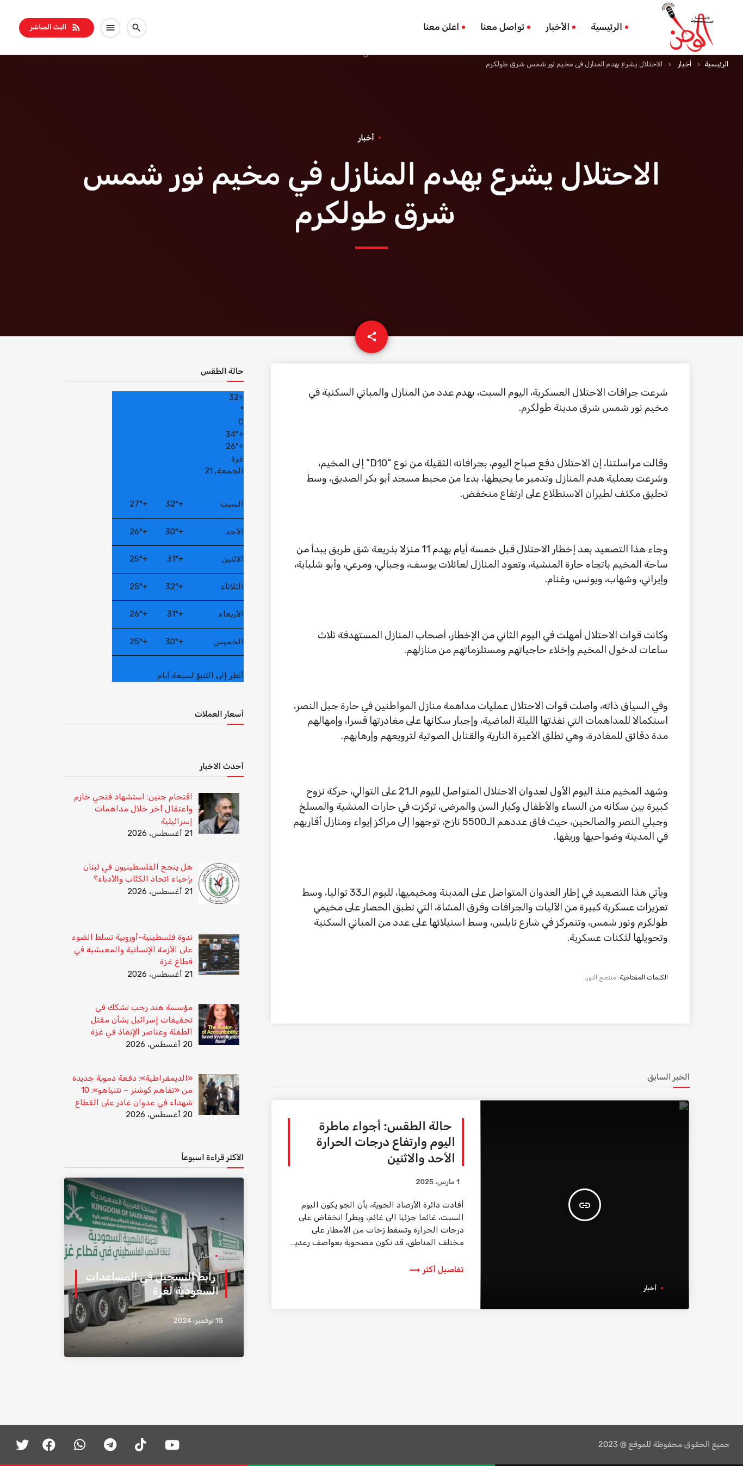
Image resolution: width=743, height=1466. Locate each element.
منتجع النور (601, 977)
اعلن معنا (441, 27)
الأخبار (557, 27)
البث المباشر (56, 27)
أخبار (684, 64)
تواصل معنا (502, 27)
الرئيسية (606, 27)
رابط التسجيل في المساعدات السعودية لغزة (152, 1283)
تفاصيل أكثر (436, 1269)
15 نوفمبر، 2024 (198, 1321)
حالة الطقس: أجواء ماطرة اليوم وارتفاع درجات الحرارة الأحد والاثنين (385, 1142)
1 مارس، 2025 (438, 1182)
